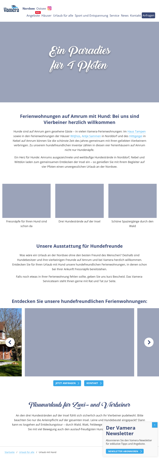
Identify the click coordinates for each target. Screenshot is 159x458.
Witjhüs (75, 136)
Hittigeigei (135, 136)
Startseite (10, 452)
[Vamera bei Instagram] (49, 8)
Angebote (33, 15)
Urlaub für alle (63, 15)
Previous (10, 342)
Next (149, 342)
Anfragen (148, 15)
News (125, 15)
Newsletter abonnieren (123, 451)
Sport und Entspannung (91, 15)
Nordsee (29, 8)
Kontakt (135, 15)
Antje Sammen (91, 136)
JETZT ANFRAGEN (66, 383)
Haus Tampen (136, 131)
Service (114, 15)
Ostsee (41, 8)
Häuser (46, 15)
